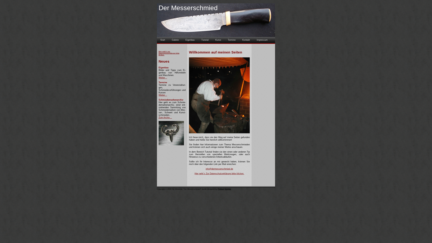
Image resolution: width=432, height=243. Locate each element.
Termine (232, 40)
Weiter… (163, 77)
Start (162, 40)
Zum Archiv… (165, 117)
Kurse (218, 40)
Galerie (175, 40)
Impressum (262, 40)
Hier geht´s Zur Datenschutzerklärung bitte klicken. (219, 173)
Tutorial (205, 40)
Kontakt (246, 40)
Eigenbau (190, 40)
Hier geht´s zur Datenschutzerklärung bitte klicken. (169, 53)
